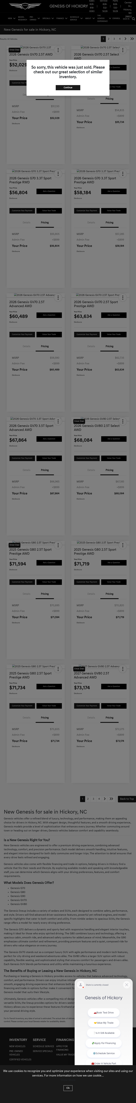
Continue (68, 88)
